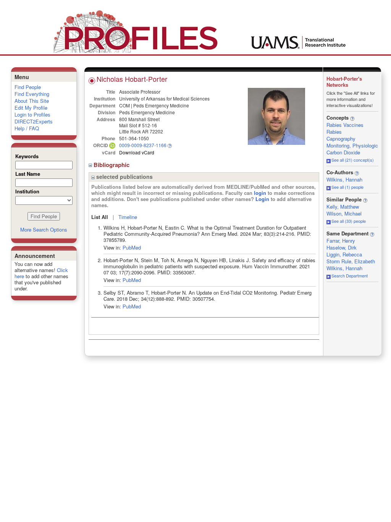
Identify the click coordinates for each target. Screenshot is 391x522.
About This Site (32, 100)
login (260, 192)
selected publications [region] (124, 176)
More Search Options (43, 229)
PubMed (132, 247)
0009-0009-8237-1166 (142, 145)
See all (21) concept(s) (352, 160)
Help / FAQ (27, 128)
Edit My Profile (31, 107)
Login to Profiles (32, 114)
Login (262, 199)
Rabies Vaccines (345, 124)
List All (99, 216)
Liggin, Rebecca (344, 254)
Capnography (340, 138)
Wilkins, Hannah (344, 179)
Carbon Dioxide (343, 152)
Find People (28, 87)
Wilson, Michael (344, 213)
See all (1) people (347, 187)
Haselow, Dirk (341, 247)
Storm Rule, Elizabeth (350, 261)
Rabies (334, 131)
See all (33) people (348, 221)
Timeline (127, 216)
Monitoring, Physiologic (352, 145)
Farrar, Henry (340, 240)
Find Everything (32, 93)
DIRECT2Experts (34, 121)
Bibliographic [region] (112, 164)
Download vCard (136, 152)
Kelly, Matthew (342, 206)
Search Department (349, 275)
